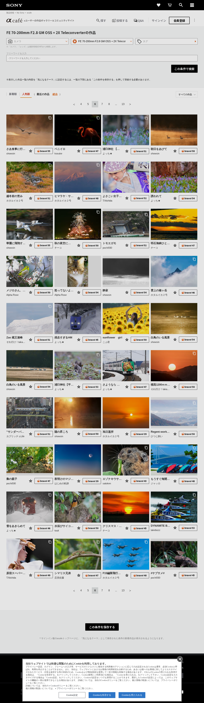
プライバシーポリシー (67, 688)
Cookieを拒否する (102, 695)
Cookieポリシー (58, 686)
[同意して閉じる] (179, 659)
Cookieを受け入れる (132, 695)
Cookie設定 (72, 695)
